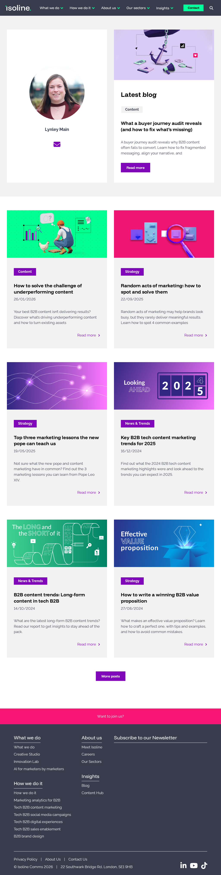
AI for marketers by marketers (39, 769)
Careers (88, 754)
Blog (86, 785)
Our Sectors (91, 761)
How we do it (25, 793)
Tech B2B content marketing (38, 807)
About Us (53, 859)
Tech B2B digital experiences (38, 822)
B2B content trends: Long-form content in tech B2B (49, 598)
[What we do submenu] (62, 8)
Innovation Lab (26, 761)
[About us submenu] (119, 8)
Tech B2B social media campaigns (42, 814)
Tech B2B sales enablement (37, 829)
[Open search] (211, 8)
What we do (24, 747)
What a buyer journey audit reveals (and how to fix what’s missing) (161, 126)
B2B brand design (29, 836)
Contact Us (77, 859)
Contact (193, 8)
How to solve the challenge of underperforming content (48, 289)
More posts (110, 676)
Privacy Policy (25, 859)
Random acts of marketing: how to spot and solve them (161, 289)
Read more (135, 167)
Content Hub (92, 793)
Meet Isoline (92, 747)
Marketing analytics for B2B (37, 800)
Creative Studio (27, 754)
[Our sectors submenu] (148, 8)
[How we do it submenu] (93, 8)
